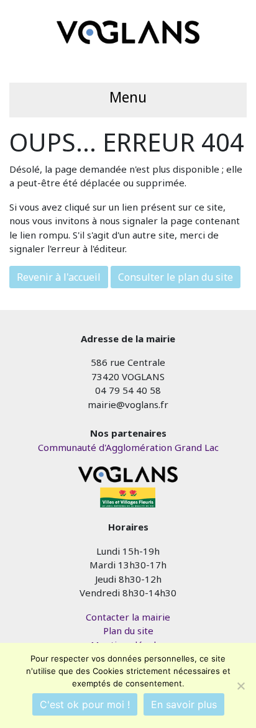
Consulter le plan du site (175, 277)
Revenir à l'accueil (59, 277)
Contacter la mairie (128, 617)
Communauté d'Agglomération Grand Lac (128, 447)
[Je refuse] (240, 686)
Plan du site (128, 630)
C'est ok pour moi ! (85, 704)
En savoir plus (184, 704)
